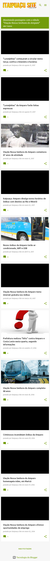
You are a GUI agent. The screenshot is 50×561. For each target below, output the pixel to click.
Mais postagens (25, 549)
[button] (45, 70)
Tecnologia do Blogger (26, 557)
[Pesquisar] (40, 5)
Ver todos (7, 26)
